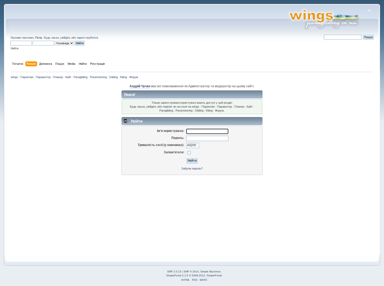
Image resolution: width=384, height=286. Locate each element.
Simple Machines (210, 271)
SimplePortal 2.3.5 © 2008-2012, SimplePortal (194, 275)
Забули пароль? (192, 168)
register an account (175, 106)
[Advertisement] (168, 213)
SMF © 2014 (191, 271)
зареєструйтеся (87, 37)
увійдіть (65, 37)
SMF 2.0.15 (174, 271)
